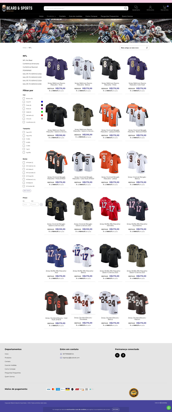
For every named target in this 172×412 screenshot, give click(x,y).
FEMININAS (27, 70)
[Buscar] (125, 8)
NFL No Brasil (27, 60)
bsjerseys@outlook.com (71, 358)
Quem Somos (127, 16)
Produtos (51, 16)
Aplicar (41, 204)
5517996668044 (68, 354)
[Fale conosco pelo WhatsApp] (169, 408)
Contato (62, 16)
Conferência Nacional (30, 67)
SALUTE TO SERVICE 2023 (32, 77)
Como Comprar (91, 16)
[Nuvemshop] (161, 403)
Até (32, 201)
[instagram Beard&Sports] (2, 1)
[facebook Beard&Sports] (5, 1)
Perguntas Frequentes (110, 16)
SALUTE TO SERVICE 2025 (32, 84)
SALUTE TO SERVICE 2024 (32, 81)
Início (41, 16)
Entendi (116, 409)
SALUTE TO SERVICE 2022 (32, 74)
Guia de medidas (75, 16)
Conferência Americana (31, 64)
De (23, 201)
